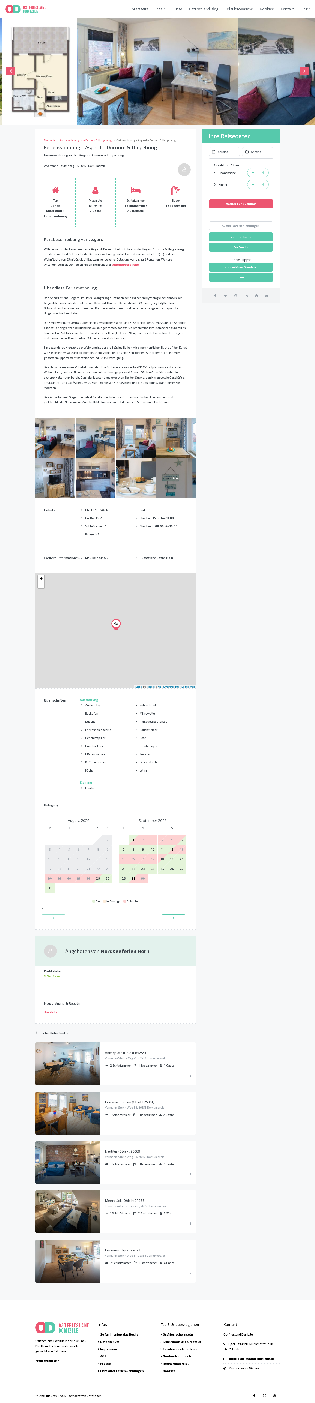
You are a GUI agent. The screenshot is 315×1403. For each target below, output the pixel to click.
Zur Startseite (241, 237)
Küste (177, 9)
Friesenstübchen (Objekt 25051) (129, 1102)
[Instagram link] (264, 1395)
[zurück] (53, 918)
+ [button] (41, 578)
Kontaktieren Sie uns (244, 1368)
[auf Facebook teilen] (215, 295)
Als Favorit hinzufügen (242, 226)
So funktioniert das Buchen (120, 1334)
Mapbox (151, 686)
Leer (241, 277)
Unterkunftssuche (125, 264)
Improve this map (185, 686)
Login (306, 9)
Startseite (140, 9)
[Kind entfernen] (252, 184)
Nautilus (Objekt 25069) (123, 1151)
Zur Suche (241, 247)
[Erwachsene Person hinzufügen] (263, 172)
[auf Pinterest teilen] (236, 295)
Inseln (161, 9)
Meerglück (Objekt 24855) (125, 1200)
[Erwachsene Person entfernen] (252, 172)
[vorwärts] (173, 918)
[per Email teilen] (267, 295)
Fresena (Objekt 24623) (123, 1250)
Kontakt (287, 9)
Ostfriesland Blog (203, 9)
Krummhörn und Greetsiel (182, 1341)
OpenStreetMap (166, 686)
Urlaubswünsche (239, 9)
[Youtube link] (275, 1395)
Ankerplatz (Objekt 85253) (125, 1053)
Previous (10, 71)
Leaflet (138, 686)
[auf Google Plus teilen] (256, 295)
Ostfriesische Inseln (178, 1334)
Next (304, 71)
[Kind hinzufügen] (263, 184)
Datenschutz (109, 1341)
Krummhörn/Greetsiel (241, 267)
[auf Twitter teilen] (225, 295)
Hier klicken (51, 1012)
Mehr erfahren (46, 1360)
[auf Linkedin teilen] (246, 295)
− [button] (41, 585)
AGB (103, 1356)
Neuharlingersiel (176, 1363)
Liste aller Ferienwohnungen (122, 1371)
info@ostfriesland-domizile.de (252, 1358)
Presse (105, 1363)
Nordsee (267, 9)
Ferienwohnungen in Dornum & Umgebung (86, 140)
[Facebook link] (254, 1395)
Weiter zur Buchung (241, 203)
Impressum (108, 1349)
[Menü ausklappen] (191, 1075)
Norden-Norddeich (177, 1356)
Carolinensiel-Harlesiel (180, 1349)
